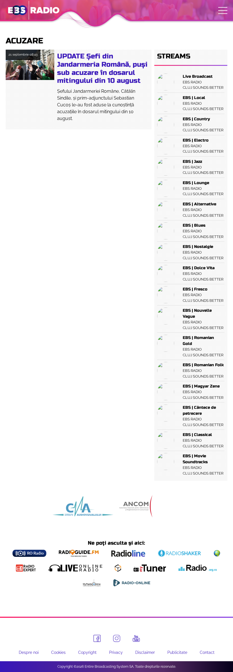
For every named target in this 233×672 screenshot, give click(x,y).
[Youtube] (136, 638)
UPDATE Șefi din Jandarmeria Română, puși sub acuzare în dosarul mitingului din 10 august (102, 68)
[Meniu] (222, 10)
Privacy (116, 652)
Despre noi (29, 652)
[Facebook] (97, 638)
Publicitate (177, 652)
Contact (207, 652)
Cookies (58, 652)
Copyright (87, 652)
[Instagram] (116, 638)
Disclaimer (145, 652)
